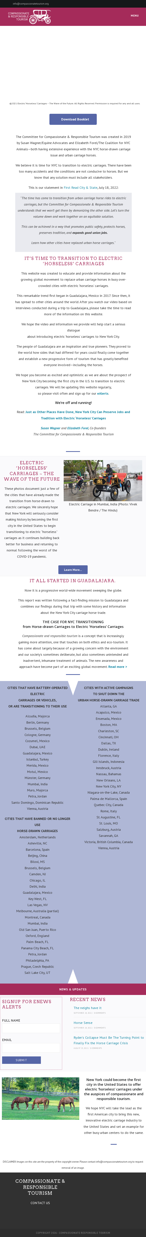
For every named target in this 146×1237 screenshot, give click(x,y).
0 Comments (100, 1013)
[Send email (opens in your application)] (137, 4)
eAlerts (102, 393)
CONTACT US (40, 1203)
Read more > (117, 666)
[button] (67, 486)
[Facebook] (132, 4)
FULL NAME (11, 1020)
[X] (127, 4)
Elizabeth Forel (77, 428)
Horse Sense (83, 1022)
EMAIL (7, 1040)
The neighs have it (88, 1008)
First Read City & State (80, 187)
